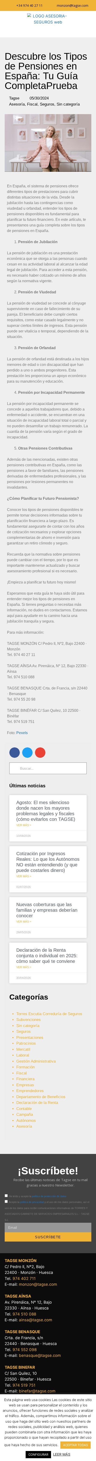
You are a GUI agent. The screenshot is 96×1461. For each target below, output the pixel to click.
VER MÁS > (23, 825)
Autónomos (26, 1120)
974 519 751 (24, 1385)
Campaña (24, 1114)
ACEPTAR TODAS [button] (75, 1445)
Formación (25, 1067)
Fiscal (32, 104)
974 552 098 (25, 1349)
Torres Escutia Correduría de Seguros (49, 1014)
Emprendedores (30, 1091)
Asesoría (17, 104)
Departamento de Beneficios (40, 1097)
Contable (24, 1109)
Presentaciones (29, 1037)
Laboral (22, 1055)
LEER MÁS (61, 1454)
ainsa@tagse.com (35, 1320)
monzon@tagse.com (38, 1284)
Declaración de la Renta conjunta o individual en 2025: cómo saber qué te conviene (47, 955)
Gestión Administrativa (36, 1061)
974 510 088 (24, 1314)
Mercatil (23, 1049)
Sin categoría (68, 104)
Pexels (22, 733)
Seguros (47, 104)
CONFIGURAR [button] (38, 1454)
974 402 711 (24, 1278)
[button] (48, 31)
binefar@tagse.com (37, 1391)
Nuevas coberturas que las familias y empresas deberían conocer (46, 910)
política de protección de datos (49, 1196)
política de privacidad (32, 1202)
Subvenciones (28, 1019)
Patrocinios (26, 1043)
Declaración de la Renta (37, 1102)
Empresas (25, 1085)
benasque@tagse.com (40, 1355)
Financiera (25, 1079)
